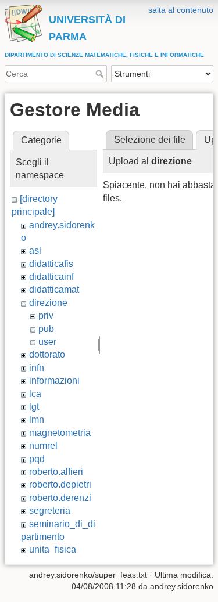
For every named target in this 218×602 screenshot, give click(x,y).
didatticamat (54, 289)
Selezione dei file (149, 140)
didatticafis (51, 264)
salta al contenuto (180, 10)
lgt (34, 407)
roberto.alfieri (56, 472)
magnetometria (60, 433)
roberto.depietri (60, 484)
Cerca (100, 74)
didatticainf (51, 277)
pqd (37, 459)
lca (35, 394)
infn (36, 368)
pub (46, 329)
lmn (36, 419)
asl (35, 250)
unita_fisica (52, 549)
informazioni (54, 380)
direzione (48, 303)
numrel (43, 445)
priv (45, 315)
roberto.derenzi (60, 498)
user (47, 342)
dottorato (47, 354)
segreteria (49, 511)
